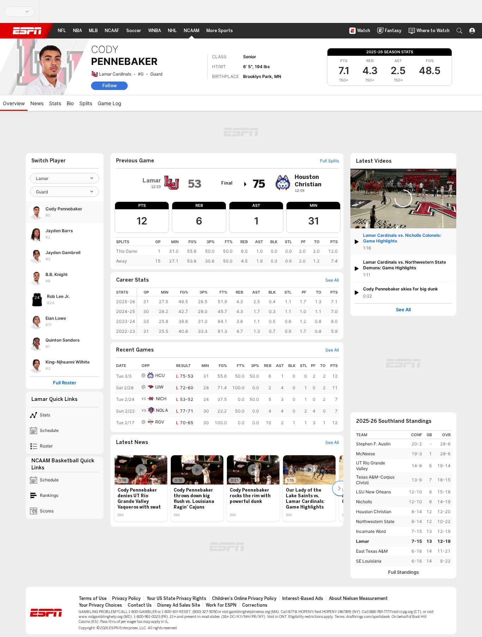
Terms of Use (93, 598)
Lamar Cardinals (115, 74)
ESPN (27, 30)
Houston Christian (373, 511)
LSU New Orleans (373, 491)
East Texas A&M (372, 551)
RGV (159, 422)
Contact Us (140, 605)
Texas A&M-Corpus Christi (375, 479)
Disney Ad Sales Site (178, 605)
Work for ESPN (221, 605)
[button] (459, 31)
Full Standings (403, 572)
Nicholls (364, 501)
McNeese (365, 453)
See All (403, 309)
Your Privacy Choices (100, 605)
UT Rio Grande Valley (370, 465)
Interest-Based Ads (302, 598)
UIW (159, 387)
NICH (161, 398)
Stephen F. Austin (373, 443)
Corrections (254, 605)
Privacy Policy (126, 598)
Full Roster (64, 382)
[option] (141, 488)
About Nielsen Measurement (358, 598)
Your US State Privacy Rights (176, 598)
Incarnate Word (371, 531)
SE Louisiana (368, 561)
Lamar (362, 541)
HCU (160, 375)
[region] (227, 251)
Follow (109, 85)
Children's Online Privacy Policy (244, 598)
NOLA (162, 410)
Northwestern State (375, 521)
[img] (245, 184)
